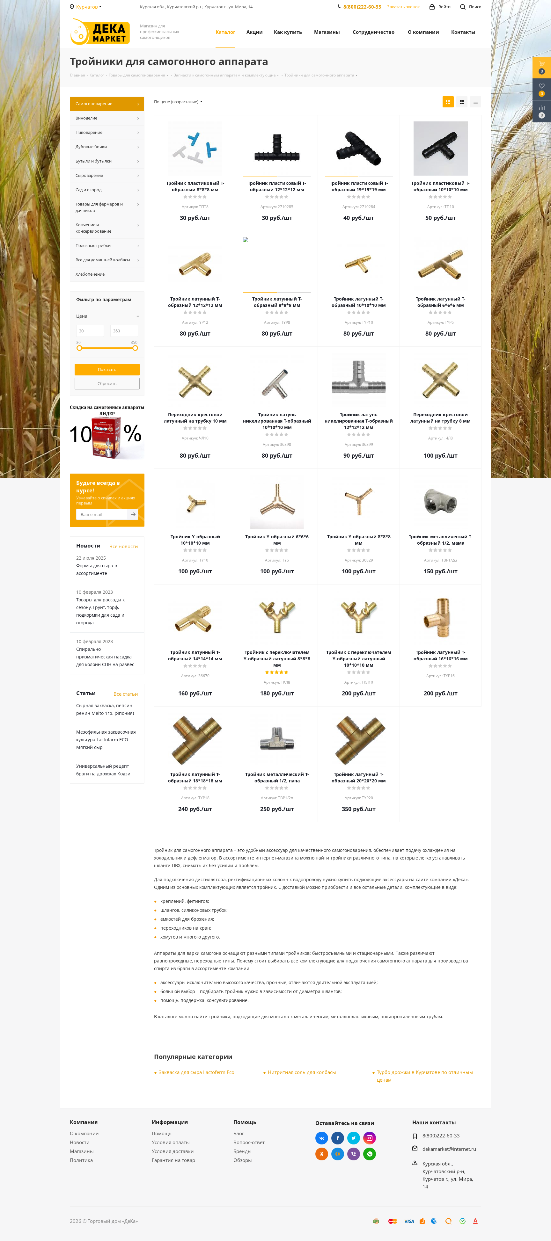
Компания (84, 1122)
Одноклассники (321, 1154)
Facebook (337, 1138)
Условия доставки (173, 1151)
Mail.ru (337, 1154)
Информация (170, 1122)
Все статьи (126, 694)
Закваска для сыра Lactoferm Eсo (196, 1072)
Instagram (369, 1138)
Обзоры (242, 1160)
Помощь (162, 1133)
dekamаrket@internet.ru (449, 1149)
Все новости (123, 546)
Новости (80, 1142)
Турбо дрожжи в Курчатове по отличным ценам (425, 1076)
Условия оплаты (171, 1142)
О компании (84, 1133)
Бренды (242, 1151)
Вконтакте (321, 1138)
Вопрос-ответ (249, 1142)
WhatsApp (369, 1154)
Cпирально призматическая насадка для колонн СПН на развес (105, 656)
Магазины (82, 1151)
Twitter (353, 1138)
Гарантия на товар (173, 1160)
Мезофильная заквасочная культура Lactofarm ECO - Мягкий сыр (106, 739)
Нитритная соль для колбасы (302, 1072)
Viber (353, 1154)
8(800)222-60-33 (362, 7)
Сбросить (107, 383)
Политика (81, 1160)
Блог (238, 1133)
